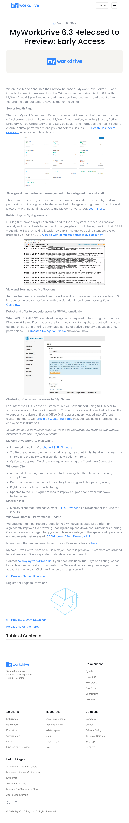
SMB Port (11, 777)
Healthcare (12, 724)
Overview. (13, 304)
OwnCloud (91, 688)
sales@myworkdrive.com (35, 560)
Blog (48, 735)
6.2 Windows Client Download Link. (70, 536)
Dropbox (90, 699)
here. (94, 543)
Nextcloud (91, 682)
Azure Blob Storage (17, 794)
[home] (25, 5)
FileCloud (91, 676)
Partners (90, 747)
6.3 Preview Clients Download (26, 619)
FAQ (48, 747)
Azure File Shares (16, 783)
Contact (90, 724)
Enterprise (12, 718)
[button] (114, 5)
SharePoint (92, 693)
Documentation (54, 724)
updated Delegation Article (48, 331)
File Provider (69, 507)
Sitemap (90, 741)
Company (91, 718)
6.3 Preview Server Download (26, 576)
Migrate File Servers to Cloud (22, 789)
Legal (9, 741)
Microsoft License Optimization (23, 772)
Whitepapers (53, 730)
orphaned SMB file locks (56, 447)
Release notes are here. (22, 626)
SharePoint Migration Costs (21, 766)
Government (13, 735)
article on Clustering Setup (55, 418)
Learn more (96, 208)
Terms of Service (95, 735)
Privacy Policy (93, 730)
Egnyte (89, 671)
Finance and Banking (18, 747)
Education (11, 730)
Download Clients (56, 718)
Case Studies (53, 741)
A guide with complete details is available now (72, 234)
